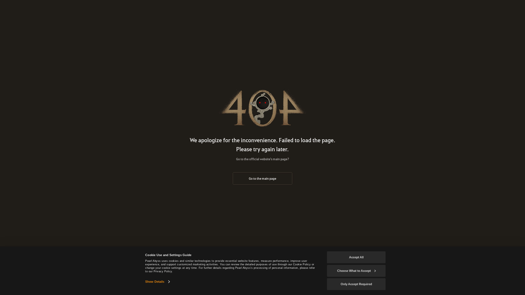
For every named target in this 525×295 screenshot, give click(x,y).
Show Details (154, 281)
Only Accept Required (356, 284)
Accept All (356, 257)
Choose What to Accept (354, 270)
